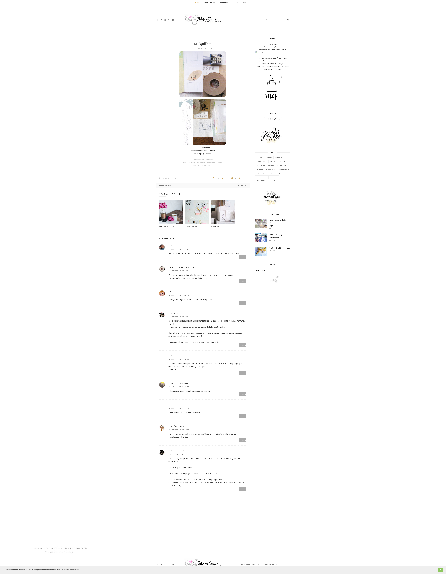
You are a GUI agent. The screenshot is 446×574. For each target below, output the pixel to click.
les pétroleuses (177, 426)
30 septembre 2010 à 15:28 (178, 408)
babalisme (174, 292)
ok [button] (440, 570)
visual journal (262, 181)
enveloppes (273, 161)
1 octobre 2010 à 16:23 (177, 454)
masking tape (281, 165)
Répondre (243, 257)
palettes (270, 173)
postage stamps (262, 177)
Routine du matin (166, 226)
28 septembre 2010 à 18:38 (178, 359)
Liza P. (171, 405)
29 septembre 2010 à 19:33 (178, 387)
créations (278, 158)
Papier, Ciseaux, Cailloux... (183, 267)
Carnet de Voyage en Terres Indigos (277, 235)
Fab (170, 246)
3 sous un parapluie (179, 383)
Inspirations (224, 3)
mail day (271, 165)
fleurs (282, 161)
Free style (215, 226)
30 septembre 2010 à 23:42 (178, 430)
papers (202, 40)
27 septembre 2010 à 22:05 (178, 271)
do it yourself (262, 161)
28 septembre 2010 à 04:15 (178, 295)
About (236, 3)
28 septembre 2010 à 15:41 (178, 317)
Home (197, 3)
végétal (272, 181)
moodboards (284, 169)
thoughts (174, 178)
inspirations (261, 165)
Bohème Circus (201, 48)
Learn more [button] (75, 570)
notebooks (260, 173)
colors (269, 158)
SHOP (245, 3)
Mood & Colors (209, 3)
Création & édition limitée (279, 248)
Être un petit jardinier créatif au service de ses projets (278, 223)
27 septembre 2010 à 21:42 (178, 249)
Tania (171, 356)
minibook (260, 169)
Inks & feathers (191, 226)
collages (260, 158)
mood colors (271, 169)
